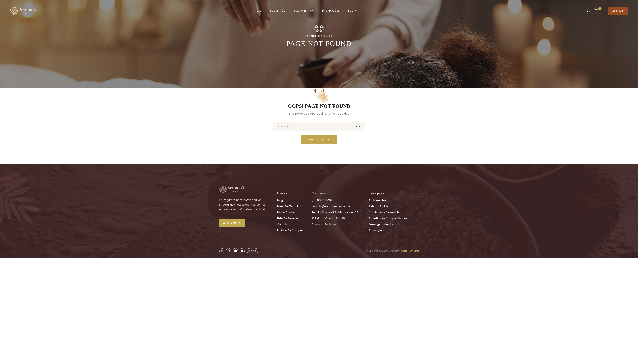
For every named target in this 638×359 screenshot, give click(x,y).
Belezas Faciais (378, 206)
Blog (280, 200)
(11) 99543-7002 (322, 200)
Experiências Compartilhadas (388, 218)
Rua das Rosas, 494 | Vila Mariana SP (335, 212)
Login (352, 10)
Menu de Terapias (289, 206)
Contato (282, 224)
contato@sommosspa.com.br (331, 206)
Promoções (376, 230)
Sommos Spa (410, 251)
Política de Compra (290, 230)
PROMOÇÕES (331, 10)
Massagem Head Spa (382, 224)
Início (257, 10)
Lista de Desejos (287, 218)
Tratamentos (377, 200)
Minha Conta (285, 212)
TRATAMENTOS (304, 10)
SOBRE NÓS (277, 10)
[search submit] (358, 127)
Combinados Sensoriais (384, 212)
